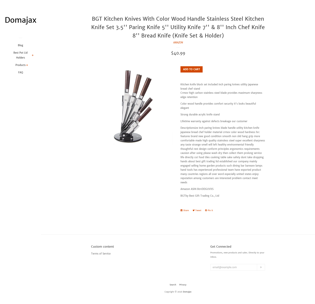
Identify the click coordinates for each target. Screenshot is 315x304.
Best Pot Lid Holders (20, 55)
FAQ (20, 72)
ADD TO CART (191, 69)
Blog (20, 45)
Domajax (187, 292)
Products (20, 65)
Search (173, 284)
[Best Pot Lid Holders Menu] (32, 55)
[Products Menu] (27, 65)
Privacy (182, 284)
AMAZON (178, 42)
